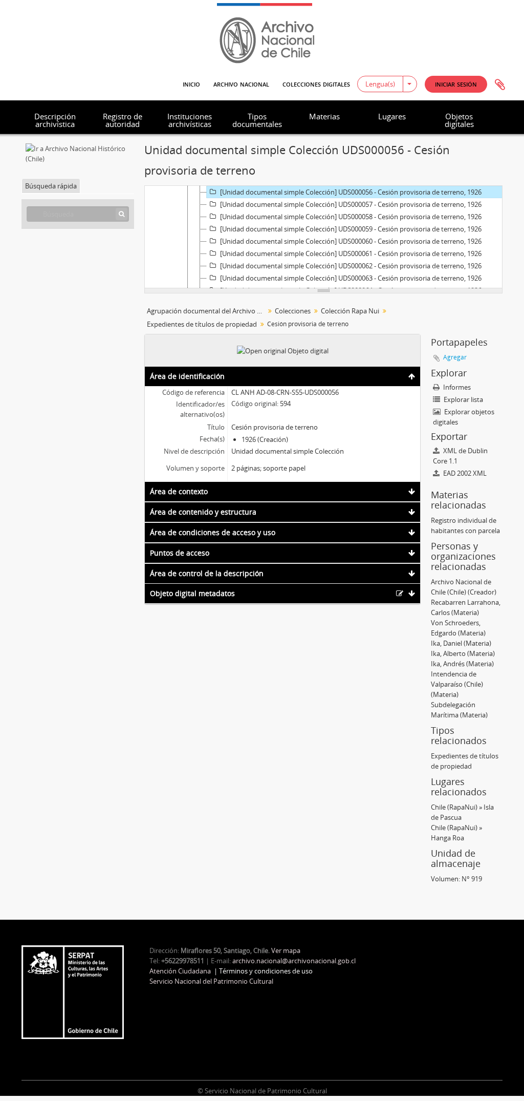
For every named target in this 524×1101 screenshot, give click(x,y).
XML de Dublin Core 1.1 (460, 455)
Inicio (191, 83)
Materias (324, 116)
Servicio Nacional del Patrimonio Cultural (211, 981)
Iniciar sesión (456, 83)
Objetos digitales (459, 120)
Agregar (455, 357)
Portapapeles (500, 85)
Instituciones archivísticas (189, 120)
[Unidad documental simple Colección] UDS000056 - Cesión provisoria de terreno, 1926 (351, 192)
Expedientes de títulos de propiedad (202, 324)
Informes (456, 387)
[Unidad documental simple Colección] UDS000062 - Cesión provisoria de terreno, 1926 (351, 265)
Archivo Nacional (241, 83)
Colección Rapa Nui (350, 310)
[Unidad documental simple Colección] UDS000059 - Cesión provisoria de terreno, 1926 (351, 229)
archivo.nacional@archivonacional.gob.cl (294, 960)
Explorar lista (462, 399)
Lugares (392, 116)
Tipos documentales (257, 120)
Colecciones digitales (316, 83)
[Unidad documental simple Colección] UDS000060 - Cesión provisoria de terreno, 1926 (351, 241)
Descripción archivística (55, 120)
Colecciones (293, 310)
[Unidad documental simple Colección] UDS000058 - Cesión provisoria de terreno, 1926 (351, 216)
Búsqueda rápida (51, 185)
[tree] (323, 237)
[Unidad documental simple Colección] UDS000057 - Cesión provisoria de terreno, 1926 (351, 204)
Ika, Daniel (446, 643)
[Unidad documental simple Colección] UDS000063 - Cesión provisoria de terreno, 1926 (351, 278)
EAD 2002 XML (464, 473)
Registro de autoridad (122, 120)
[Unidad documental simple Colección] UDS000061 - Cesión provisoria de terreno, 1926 (351, 253)
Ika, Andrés (448, 663)
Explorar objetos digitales (463, 417)
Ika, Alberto (448, 653)
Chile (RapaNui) (454, 807)
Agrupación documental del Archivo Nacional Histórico (207, 310)
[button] (456, 84)
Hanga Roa (447, 837)
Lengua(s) (380, 84)
